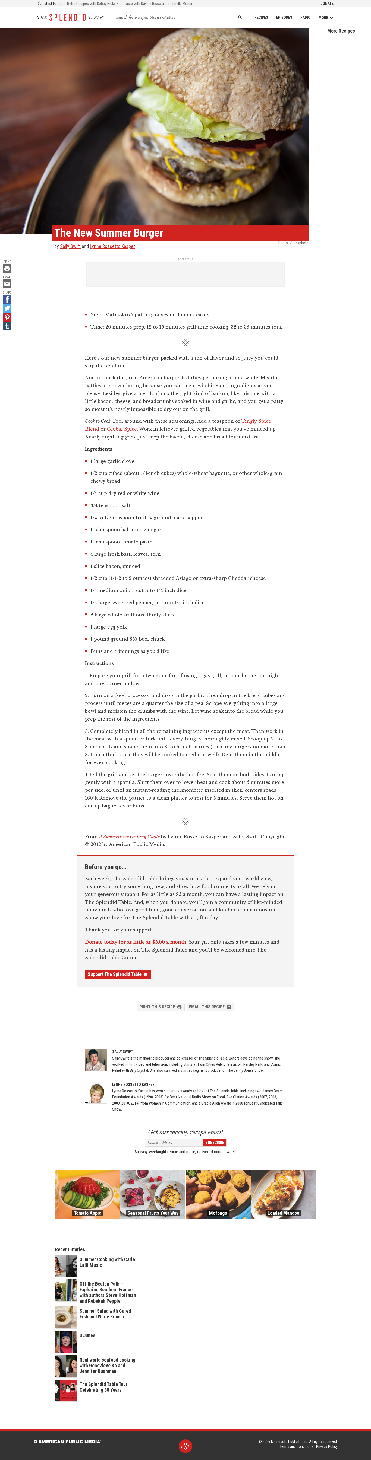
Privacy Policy (327, 1446)
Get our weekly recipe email (185, 1132)
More (323, 17)
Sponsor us (185, 259)
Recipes (261, 17)
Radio (305, 17)
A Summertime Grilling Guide (129, 836)
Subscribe (215, 1142)
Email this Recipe (207, 1006)
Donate (327, 3)
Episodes (284, 17)
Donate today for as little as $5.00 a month (135, 942)
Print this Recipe (157, 1006)
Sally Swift (70, 246)
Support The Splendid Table (115, 974)
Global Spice (122, 429)
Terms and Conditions (296, 1446)
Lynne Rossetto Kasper (112, 246)
